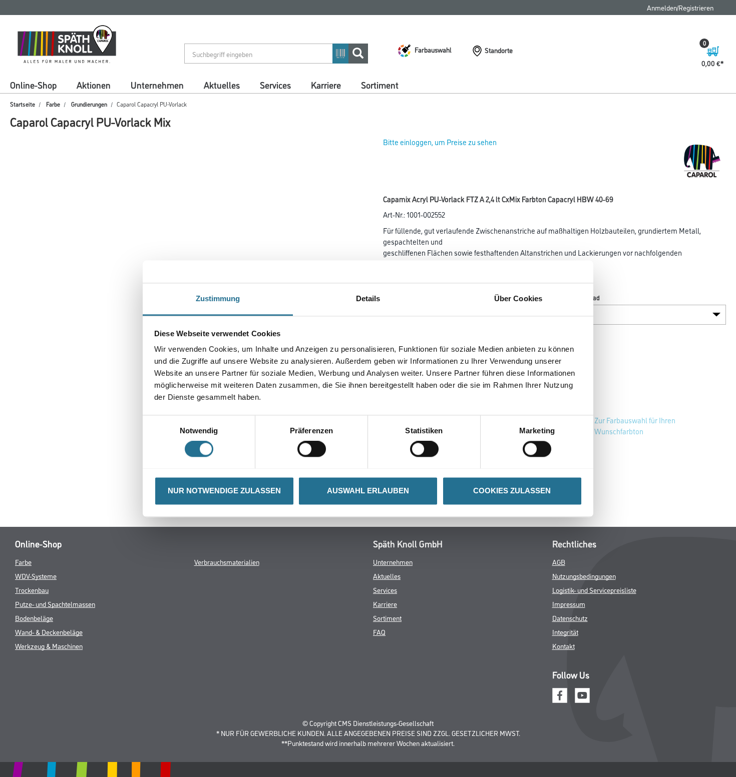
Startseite (22, 104)
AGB (558, 561)
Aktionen (94, 85)
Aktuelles (222, 85)
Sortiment (380, 85)
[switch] (314, 449)
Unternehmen (157, 85)
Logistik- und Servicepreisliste (594, 589)
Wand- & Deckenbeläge (49, 631)
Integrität (565, 631)
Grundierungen (89, 104)
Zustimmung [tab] (218, 298)
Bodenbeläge (34, 617)
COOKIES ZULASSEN (512, 490)
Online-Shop (33, 85)
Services (275, 85)
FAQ (379, 631)
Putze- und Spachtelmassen (55, 603)
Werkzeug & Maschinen (49, 645)
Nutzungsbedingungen (584, 575)
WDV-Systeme (36, 575)
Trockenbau (32, 589)
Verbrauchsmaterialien (226, 561)
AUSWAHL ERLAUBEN (368, 490)
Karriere (326, 85)
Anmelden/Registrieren (680, 7)
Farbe (53, 104)
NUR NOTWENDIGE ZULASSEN (224, 490)
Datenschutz (570, 617)
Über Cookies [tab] (518, 298)
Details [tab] (368, 298)
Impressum (568, 603)
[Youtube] (582, 693)
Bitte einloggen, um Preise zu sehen (440, 142)
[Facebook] (559, 693)
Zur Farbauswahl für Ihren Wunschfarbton (634, 425)
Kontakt (563, 645)
